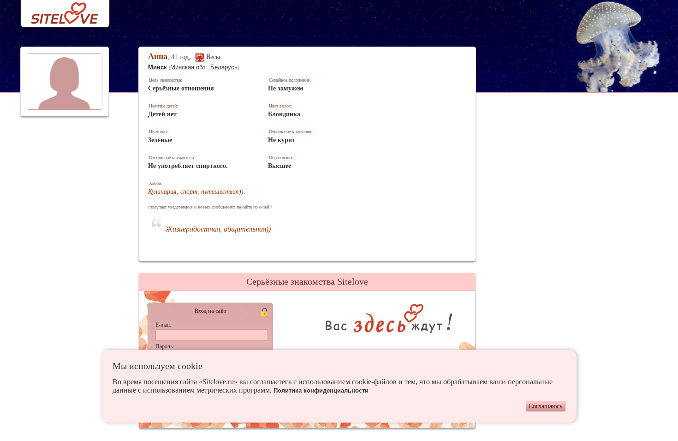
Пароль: (164, 346)
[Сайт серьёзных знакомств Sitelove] (57, 10)
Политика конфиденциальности (321, 390)
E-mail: (163, 325)
